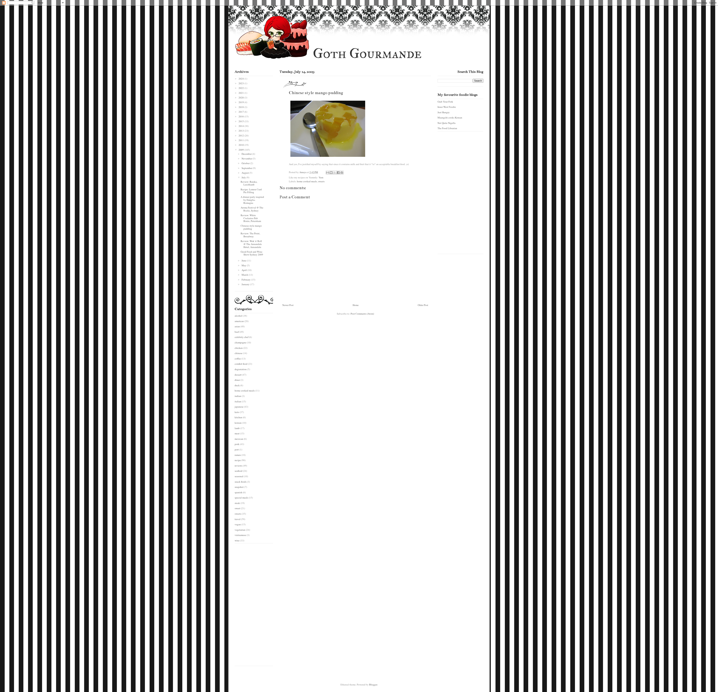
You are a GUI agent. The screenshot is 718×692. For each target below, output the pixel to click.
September (247, 168)
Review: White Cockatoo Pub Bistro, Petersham (251, 218)
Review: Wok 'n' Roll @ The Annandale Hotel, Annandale (251, 244)
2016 (241, 116)
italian (238, 401)
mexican (239, 438)
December (247, 154)
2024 (241, 78)
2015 (241, 121)
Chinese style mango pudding (251, 227)
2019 (241, 102)
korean (238, 422)
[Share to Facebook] (338, 172)
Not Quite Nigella (446, 123)
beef (237, 331)
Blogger (373, 684)
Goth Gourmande (367, 53)
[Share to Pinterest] (342, 172)
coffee (238, 358)
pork (237, 444)
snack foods (240, 481)
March (245, 274)
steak (237, 503)
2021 (241, 92)
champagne (240, 342)
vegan (238, 524)
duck (237, 385)
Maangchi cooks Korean (450, 117)
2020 (241, 97)
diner (237, 380)
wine (237, 540)
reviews (238, 465)
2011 (241, 140)
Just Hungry (444, 112)
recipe (238, 460)
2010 (241, 145)
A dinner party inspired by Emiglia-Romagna (252, 199)
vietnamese (240, 535)
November (247, 158)
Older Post (423, 305)
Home (356, 305)
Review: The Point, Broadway (250, 235)
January (246, 284)
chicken (239, 348)
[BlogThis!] (331, 172)
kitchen (238, 417)
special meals (241, 497)
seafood (238, 470)
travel (237, 519)
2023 (241, 83)
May (244, 265)
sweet (237, 508)
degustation (241, 369)
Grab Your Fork (445, 101)
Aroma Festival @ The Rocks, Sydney (252, 209)
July (244, 177)
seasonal (239, 476)
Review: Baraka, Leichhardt (249, 183)
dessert (238, 374)
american (239, 321)
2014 (241, 126)
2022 (241, 88)
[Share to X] (335, 172)
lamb (237, 428)
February (246, 279)
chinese (238, 353)
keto (237, 412)
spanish (238, 492)
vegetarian (240, 529)
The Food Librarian (447, 128)
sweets (321, 181)
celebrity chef (241, 337)
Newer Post (288, 305)
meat (237, 433)
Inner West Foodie (447, 107)
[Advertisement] (250, 606)
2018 (241, 107)
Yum (321, 177)
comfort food (241, 363)
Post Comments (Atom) (362, 313)
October (246, 163)
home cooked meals (307, 181)
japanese (239, 406)
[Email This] (327, 172)
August (245, 172)
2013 (241, 130)
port (237, 449)
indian (238, 396)
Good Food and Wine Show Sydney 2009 (252, 253)
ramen (238, 455)
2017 (241, 111)
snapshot (239, 487)
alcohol (238, 315)
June (244, 260)
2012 (241, 135)
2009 (241, 149)
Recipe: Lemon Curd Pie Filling (251, 191)
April (244, 270)
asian (237, 326)
